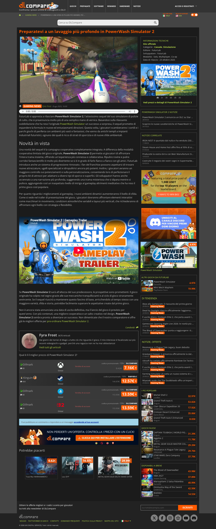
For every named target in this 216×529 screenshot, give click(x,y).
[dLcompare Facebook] (161, 518)
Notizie (137, 6)
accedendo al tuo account (86, 422)
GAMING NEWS (32, 106)
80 (23, 368)
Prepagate (85, 6)
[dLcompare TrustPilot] (177, 518)
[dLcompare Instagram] (169, 518)
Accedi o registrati (184, 6)
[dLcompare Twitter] (153, 518)
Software (99, 6)
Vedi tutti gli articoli (50, 347)
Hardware (125, 6)
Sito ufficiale (149, 44)
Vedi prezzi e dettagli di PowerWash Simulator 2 (167, 102)
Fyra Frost (47, 106)
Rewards (111, 6)
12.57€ (128, 380)
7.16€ (129, 367)
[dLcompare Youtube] (185, 518)
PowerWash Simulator (72, 124)
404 (24, 381)
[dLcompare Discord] (193, 518)
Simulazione (169, 47)
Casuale (158, 47)
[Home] (20, 15)
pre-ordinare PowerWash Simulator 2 (67, 321)
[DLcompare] (28, 516)
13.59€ (128, 394)
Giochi (73, 6)
